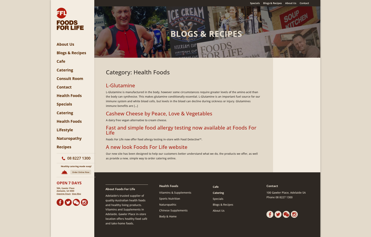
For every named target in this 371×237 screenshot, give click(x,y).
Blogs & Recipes (272, 3)
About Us (290, 3)
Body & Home (168, 216)
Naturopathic (167, 204)
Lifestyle (65, 129)
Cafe (61, 61)
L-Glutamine (120, 85)
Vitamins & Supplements (175, 192)
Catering (65, 70)
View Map (76, 193)
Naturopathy (69, 138)
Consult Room (70, 78)
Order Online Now (80, 172)
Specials (255, 3)
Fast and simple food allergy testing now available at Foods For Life (181, 130)
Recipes (64, 146)
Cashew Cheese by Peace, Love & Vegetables (159, 113)
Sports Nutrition (169, 198)
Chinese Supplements (173, 210)
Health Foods (69, 95)
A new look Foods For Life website (146, 146)
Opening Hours (64, 193)
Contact (304, 3)
